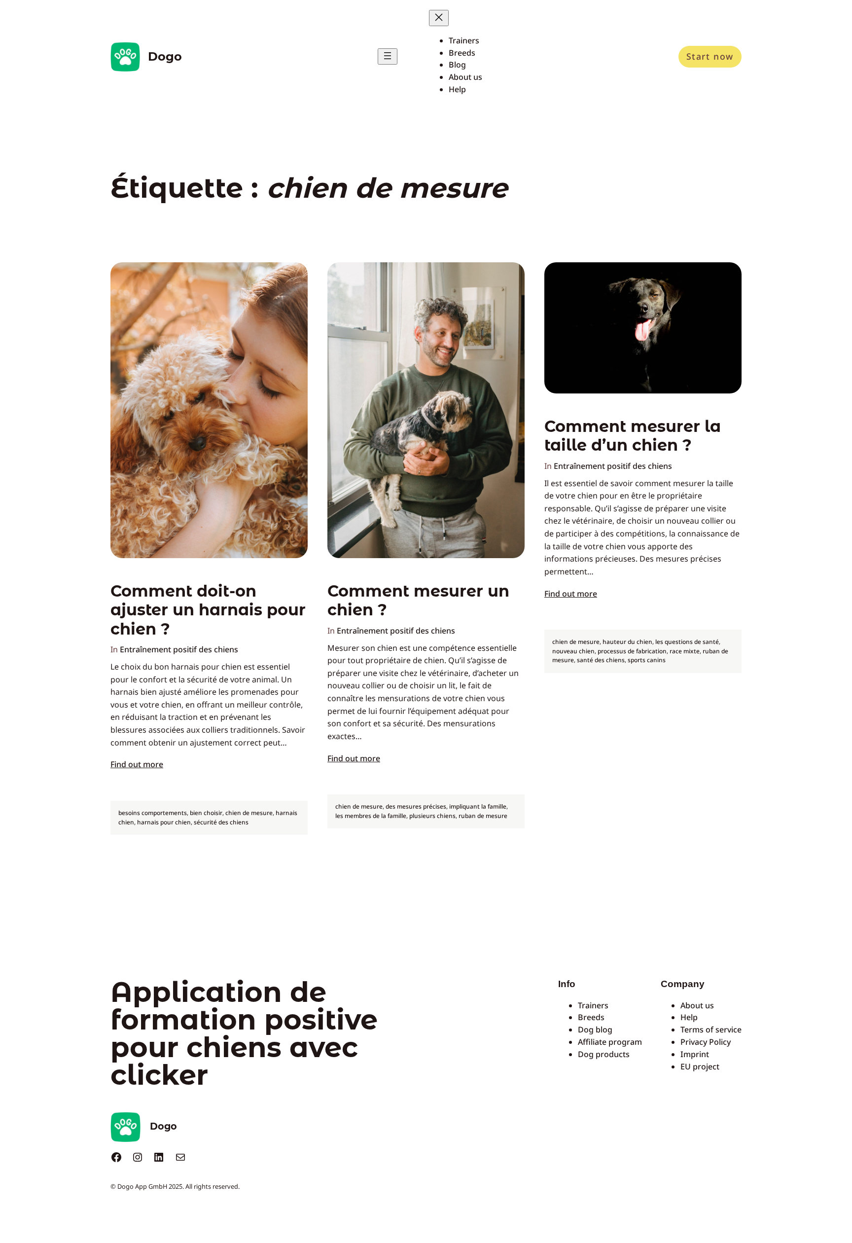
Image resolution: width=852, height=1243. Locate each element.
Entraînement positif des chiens (179, 649)
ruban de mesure (483, 816)
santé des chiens (601, 660)
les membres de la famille (370, 816)
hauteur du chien (627, 642)
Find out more (136, 764)
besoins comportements (152, 813)
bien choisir (206, 813)
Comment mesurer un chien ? (418, 600)
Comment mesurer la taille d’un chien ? (632, 436)
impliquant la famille (477, 806)
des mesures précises (416, 806)
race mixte (685, 651)
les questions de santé (687, 642)
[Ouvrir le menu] (387, 56)
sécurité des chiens (221, 822)
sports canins (647, 660)
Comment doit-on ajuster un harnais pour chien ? (208, 610)
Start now (710, 56)
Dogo (165, 56)
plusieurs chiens (432, 816)
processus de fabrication (632, 651)
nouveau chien (573, 651)
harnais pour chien (164, 822)
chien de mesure (249, 813)
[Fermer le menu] (439, 18)
